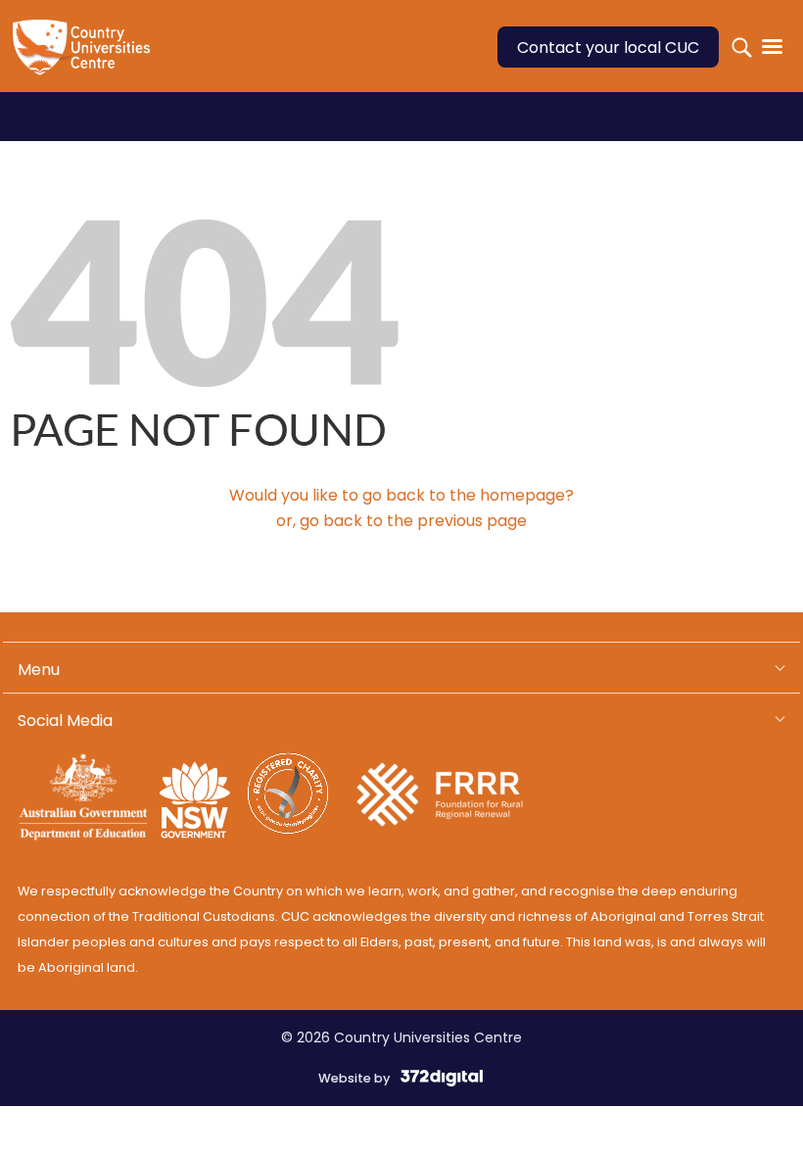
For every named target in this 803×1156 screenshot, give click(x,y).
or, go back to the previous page (401, 520)
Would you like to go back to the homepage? (401, 495)
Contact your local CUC (608, 47)
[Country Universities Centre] (86, 58)
